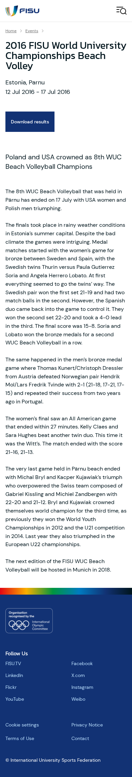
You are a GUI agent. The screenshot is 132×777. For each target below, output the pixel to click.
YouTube (14, 699)
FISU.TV (13, 663)
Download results (30, 122)
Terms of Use (19, 738)
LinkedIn (14, 675)
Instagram (82, 687)
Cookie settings (22, 725)
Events (31, 31)
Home (11, 31)
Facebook (82, 663)
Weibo (78, 699)
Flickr (11, 687)
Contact (80, 738)
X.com (78, 675)
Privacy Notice (87, 725)
